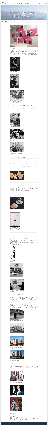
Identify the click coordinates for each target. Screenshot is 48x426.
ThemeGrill (17, 423)
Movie (28, 3)
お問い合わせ (44, 3)
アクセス (31, 3)
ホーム (13, 3)
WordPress (26, 423)
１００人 (24, 3)
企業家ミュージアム (9, 423)
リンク (35, 3)
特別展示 (16, 3)
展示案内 (20, 3)
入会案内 (39, 3)
